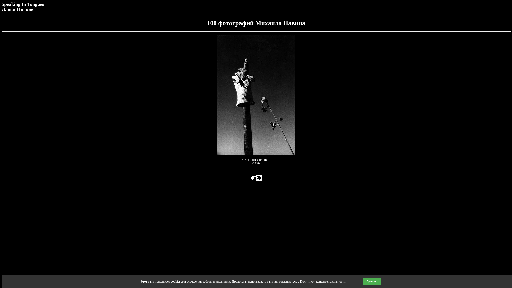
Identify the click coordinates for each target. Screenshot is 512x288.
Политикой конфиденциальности (323, 281)
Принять (372, 281)
